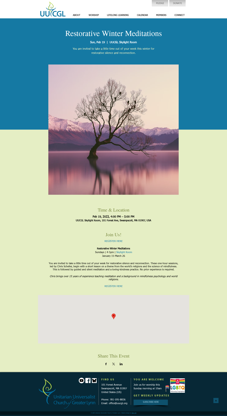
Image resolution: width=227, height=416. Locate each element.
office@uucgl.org (118, 403)
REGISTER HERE (114, 241)
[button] (76, 15)
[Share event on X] (113, 364)
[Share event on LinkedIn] (121, 364)
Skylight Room (124, 252)
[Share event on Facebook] (106, 364)
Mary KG (134, 413)
